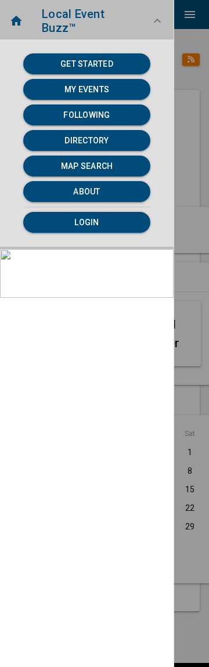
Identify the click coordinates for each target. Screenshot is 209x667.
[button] (87, 20)
